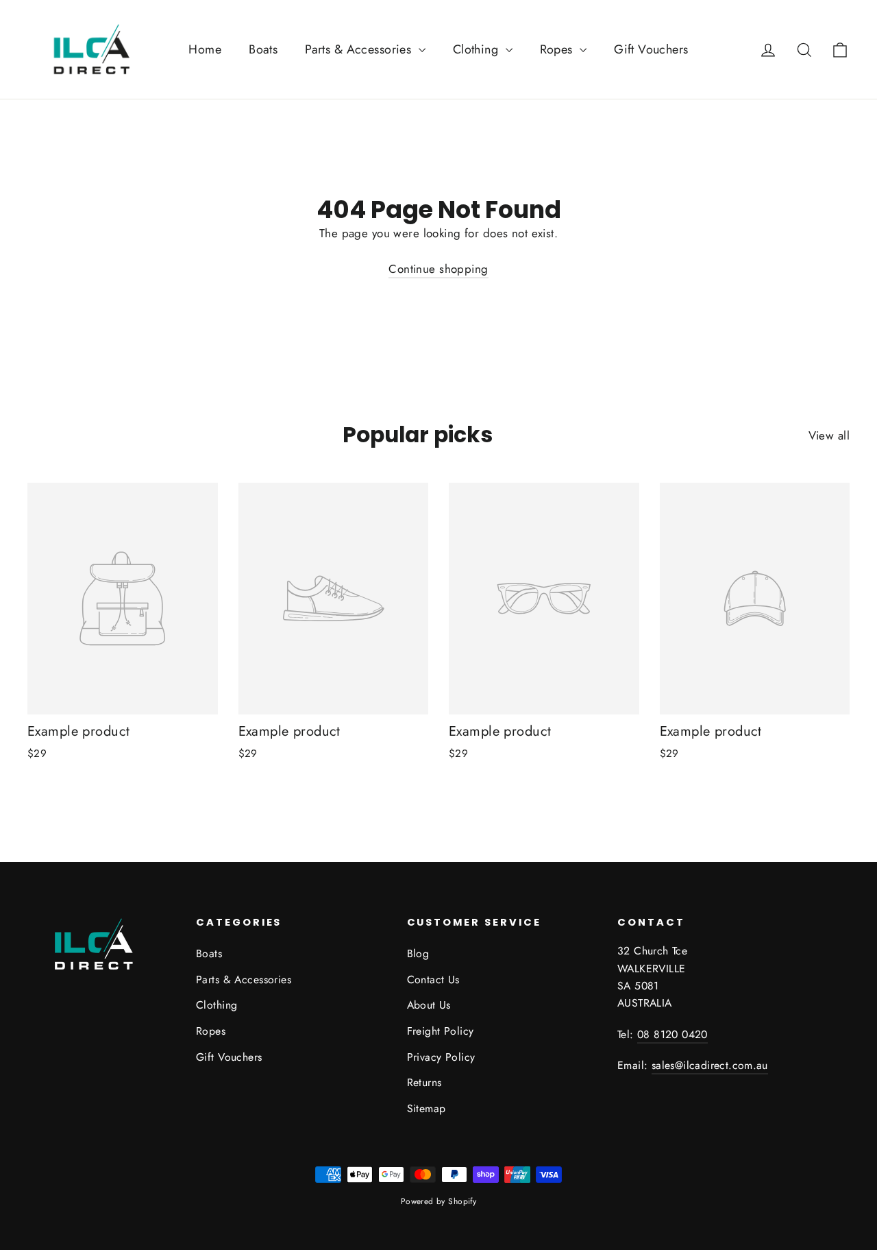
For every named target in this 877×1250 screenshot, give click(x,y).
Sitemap (426, 1108)
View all (829, 435)
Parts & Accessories (360, 49)
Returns (424, 1082)
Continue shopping (438, 269)
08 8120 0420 (672, 1034)
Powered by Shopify (439, 1201)
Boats (263, 49)
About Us (429, 1005)
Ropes (558, 49)
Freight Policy (440, 1031)
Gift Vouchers (651, 49)
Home (204, 49)
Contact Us (433, 979)
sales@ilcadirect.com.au (710, 1065)
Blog (418, 953)
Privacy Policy (441, 1057)
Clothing (477, 49)
